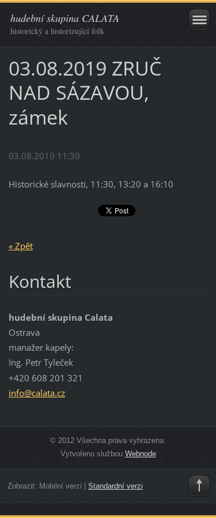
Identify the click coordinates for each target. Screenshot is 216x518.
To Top (199, 486)
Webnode (140, 453)
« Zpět (21, 246)
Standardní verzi (115, 486)
